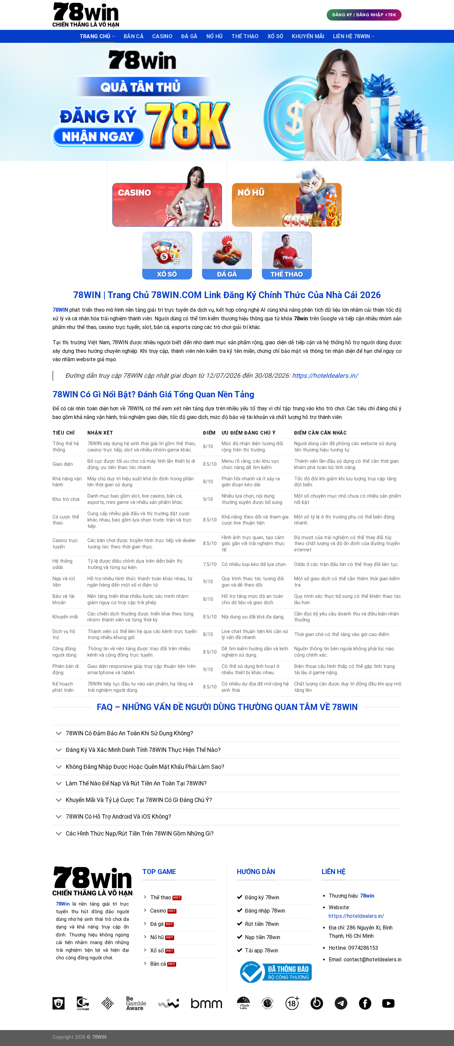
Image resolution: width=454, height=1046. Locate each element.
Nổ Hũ (214, 36)
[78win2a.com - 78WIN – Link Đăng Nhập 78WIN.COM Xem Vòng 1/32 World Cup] (86, 14)
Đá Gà (189, 36)
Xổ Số (276, 36)
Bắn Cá (134, 36)
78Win (63, 904)
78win (367, 896)
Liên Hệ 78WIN (351, 36)
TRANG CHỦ (95, 36)
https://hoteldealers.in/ (325, 375)
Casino (162, 36)
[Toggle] (59, 734)
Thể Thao (245, 36)
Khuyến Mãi (308, 36)
